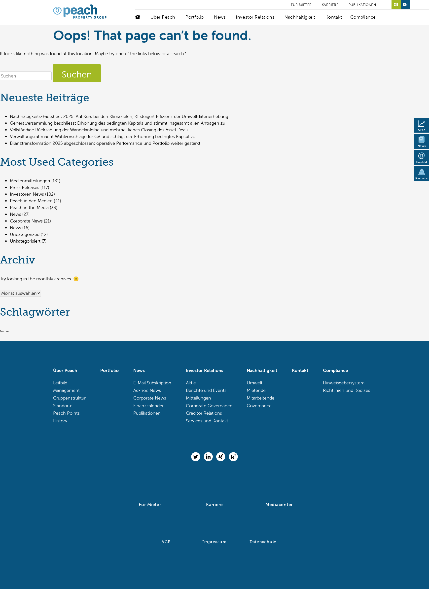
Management (66, 390)
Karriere (330, 4)
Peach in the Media (29, 207)
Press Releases (24, 187)
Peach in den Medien (31, 201)
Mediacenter (279, 504)
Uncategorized (24, 234)
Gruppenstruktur (69, 398)
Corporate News (26, 221)
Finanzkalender (148, 405)
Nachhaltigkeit (300, 17)
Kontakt (333, 17)
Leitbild (60, 383)
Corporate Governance (209, 405)
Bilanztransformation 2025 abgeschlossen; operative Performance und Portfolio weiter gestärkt (105, 143)
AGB (166, 541)
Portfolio (194, 17)
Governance (259, 405)
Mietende (256, 390)
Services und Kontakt (207, 421)
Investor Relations (255, 17)
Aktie (191, 383)
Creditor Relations (204, 413)
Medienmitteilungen (30, 181)
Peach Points (66, 413)
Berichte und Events (206, 390)
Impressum (214, 541)
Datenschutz (263, 541)
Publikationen (362, 4)
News (220, 17)
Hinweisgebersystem (343, 383)
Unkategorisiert (25, 241)
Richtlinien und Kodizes (346, 390)
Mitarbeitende (260, 398)
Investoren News (27, 194)
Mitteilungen (198, 398)
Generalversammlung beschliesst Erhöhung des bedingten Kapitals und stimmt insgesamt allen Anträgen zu (117, 123)
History (60, 421)
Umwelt (254, 383)
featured (5, 331)
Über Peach (162, 17)
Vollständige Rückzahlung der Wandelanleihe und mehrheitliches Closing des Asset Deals (99, 130)
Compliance (363, 17)
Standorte (62, 405)
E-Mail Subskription (152, 383)
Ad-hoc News (147, 390)
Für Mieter (301, 4)
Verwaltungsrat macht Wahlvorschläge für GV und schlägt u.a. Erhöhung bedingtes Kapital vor (103, 136)
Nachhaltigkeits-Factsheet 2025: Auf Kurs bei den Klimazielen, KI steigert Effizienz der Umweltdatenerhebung (119, 116)
